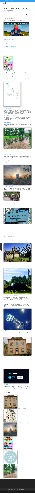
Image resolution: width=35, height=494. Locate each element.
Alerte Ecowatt (6, 384)
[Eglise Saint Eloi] (17, 252)
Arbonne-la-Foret (10, 489)
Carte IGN (5, 362)
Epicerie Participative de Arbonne (9, 39)
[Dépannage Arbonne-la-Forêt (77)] (10, 422)
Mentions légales (21, 489)
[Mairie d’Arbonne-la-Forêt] (17, 346)
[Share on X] (7, 392)
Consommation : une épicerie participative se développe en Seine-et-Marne (15, 48)
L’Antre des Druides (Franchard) (8, 224)
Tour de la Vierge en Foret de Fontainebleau (10, 115)
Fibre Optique (6, 330)
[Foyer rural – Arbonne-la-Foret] (12, 94)
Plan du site (16, 489)
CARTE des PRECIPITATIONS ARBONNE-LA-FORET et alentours (13, 149)
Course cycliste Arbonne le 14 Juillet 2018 (10, 201)
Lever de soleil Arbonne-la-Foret (8, 186)
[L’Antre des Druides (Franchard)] (17, 216)
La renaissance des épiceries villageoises (10, 46)
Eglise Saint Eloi (6, 262)
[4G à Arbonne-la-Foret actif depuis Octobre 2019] (17, 281)
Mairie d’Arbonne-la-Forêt (7, 356)
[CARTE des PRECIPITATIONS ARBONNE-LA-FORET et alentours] (17, 138)
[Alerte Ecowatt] (16, 376)
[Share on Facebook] (4, 392)
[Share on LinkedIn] (9, 392)
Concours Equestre (6, 160)
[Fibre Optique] (17, 319)
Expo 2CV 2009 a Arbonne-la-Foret (9, 76)
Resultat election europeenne (8, 122)
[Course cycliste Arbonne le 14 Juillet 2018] (12, 196)
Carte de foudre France (7, 154)
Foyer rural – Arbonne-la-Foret (8, 108)
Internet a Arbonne (6, 301)
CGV (25, 489)
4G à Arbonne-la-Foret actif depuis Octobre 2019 (11, 295)
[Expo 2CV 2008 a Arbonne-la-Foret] (8, 62)
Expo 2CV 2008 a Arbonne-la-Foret (9, 70)
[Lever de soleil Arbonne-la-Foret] (17, 175)
